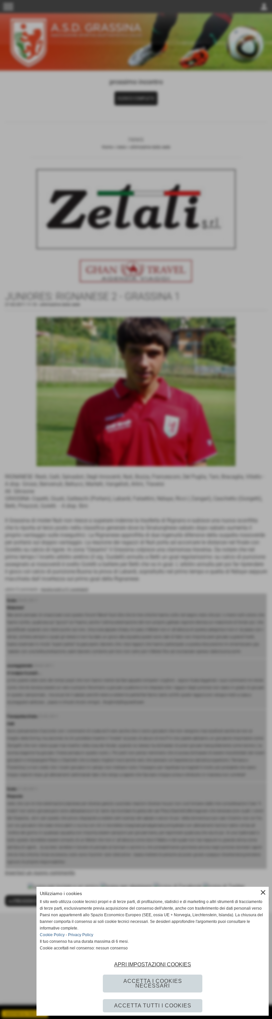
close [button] (263, 892)
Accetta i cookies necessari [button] (152, 983)
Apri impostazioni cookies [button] (152, 964)
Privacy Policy (80, 935)
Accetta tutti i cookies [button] (152, 1005)
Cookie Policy (52, 935)
